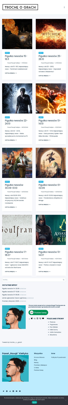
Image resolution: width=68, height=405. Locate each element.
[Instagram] (37, 319)
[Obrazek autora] (6, 63)
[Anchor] (10, 391)
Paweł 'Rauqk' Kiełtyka (13, 63)
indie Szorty (54, 330)
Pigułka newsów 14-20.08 (10, 289)
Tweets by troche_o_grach (12, 342)
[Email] (19, 391)
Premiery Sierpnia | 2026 (10, 301)
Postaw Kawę (38, 370)
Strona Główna (39, 357)
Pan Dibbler (54, 327)
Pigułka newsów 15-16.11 (16, 58)
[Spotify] (6, 391)
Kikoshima (53, 335)
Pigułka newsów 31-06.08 (10, 295)
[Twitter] (32, 319)
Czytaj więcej (11, 73)
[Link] (34, 319)
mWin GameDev (55, 332)
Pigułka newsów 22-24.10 (16, 122)
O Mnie (36, 368)
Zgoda (34, 402)
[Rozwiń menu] (64, 7)
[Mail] (40, 319)
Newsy (7, 53)
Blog (35, 360)
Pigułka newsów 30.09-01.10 (14, 186)
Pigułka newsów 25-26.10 (50, 58)
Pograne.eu (54, 324)
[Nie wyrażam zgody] (66, 400)
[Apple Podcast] (13, 391)
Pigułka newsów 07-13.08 (10, 292)
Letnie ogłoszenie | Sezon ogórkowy (14, 298)
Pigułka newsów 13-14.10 (50, 122)
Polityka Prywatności (58, 357)
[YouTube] (43, 319)
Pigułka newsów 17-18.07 (16, 253)
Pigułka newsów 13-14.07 (50, 253)
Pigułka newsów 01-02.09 (50, 186)
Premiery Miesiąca (40, 365)
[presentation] (17, 34)
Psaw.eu (52, 322)
